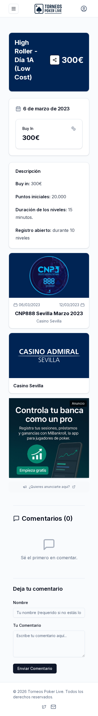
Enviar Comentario (34, 668)
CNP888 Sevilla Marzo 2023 (49, 313)
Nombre (20, 602)
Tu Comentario (27, 625)
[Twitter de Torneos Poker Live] (44, 707)
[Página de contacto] (53, 706)
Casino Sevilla (49, 321)
